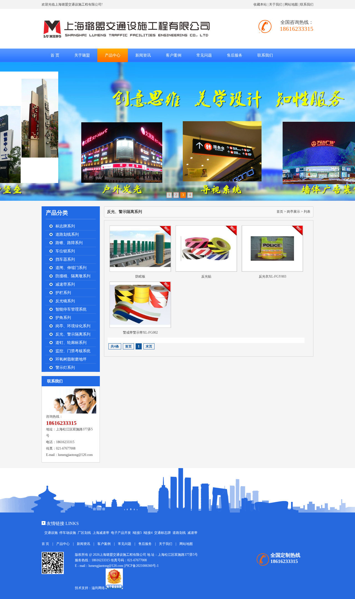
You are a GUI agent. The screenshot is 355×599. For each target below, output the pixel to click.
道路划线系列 (67, 234)
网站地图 (291, 4)
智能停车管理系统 (71, 309)
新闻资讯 (83, 544)
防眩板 (140, 276)
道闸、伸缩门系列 (71, 268)
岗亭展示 (293, 212)
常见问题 (124, 544)
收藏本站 (260, 4)
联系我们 (306, 4)
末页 (149, 346)
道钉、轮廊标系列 (71, 343)
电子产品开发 (121, 533)
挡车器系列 (65, 259)
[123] (177, 131)
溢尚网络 (98, 588)
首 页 (54, 55)
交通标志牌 (162, 533)
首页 (280, 212)
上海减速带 (101, 533)
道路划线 (179, 533)
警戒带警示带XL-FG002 (140, 332)
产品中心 (63, 544)
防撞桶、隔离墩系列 (72, 276)
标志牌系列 (65, 226)
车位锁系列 (65, 251)
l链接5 (137, 533)
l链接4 (148, 533)
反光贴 (206, 276)
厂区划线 (84, 533)
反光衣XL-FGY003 (272, 276)
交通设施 (51, 533)
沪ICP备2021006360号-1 (141, 566)
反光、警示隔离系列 (72, 334)
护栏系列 (63, 293)
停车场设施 (67, 533)
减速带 (192, 533)
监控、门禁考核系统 (72, 351)
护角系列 (63, 318)
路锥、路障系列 (69, 243)
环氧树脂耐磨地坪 (71, 359)
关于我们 (275, 4)
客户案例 (104, 544)
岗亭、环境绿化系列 (72, 326)
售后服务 (145, 544)
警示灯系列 (65, 368)
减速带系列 (65, 284)
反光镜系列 (65, 301)
